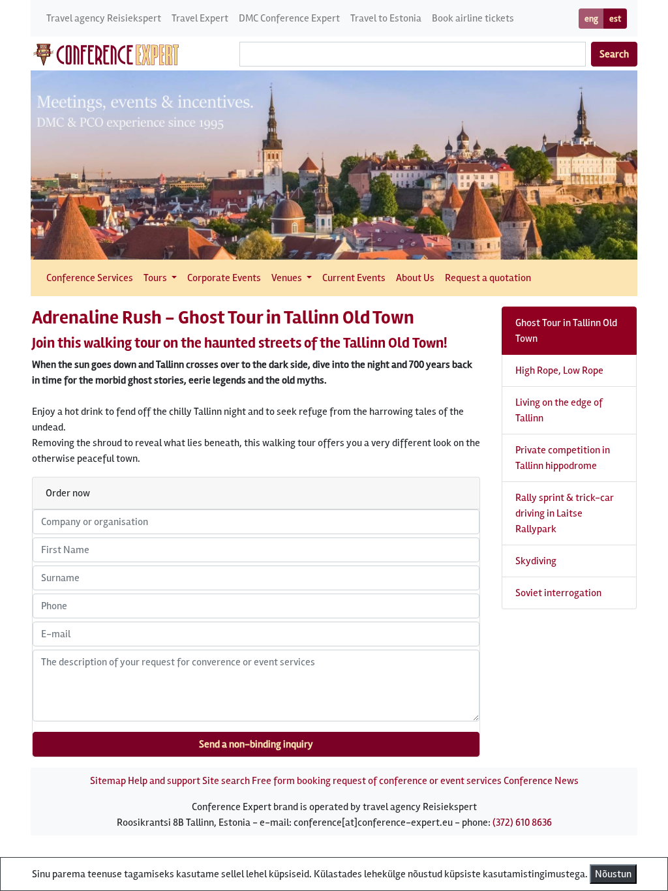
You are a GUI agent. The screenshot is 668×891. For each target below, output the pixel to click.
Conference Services (89, 277)
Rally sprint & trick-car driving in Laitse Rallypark (564, 513)
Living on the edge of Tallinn (559, 410)
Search (614, 54)
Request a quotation (488, 277)
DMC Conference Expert (289, 18)
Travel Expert (200, 18)
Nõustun (613, 874)
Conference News (541, 780)
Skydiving (535, 560)
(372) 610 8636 (522, 822)
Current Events (354, 277)
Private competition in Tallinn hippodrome (562, 458)
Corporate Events (224, 277)
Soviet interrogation (558, 592)
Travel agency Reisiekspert (103, 18)
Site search (226, 780)
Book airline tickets (473, 18)
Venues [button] (287, 277)
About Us (415, 277)
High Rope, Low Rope (559, 370)
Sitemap (108, 780)
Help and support (164, 780)
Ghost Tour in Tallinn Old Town (566, 330)
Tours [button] (156, 277)
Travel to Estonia (385, 18)
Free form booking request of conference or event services (377, 780)
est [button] (615, 18)
